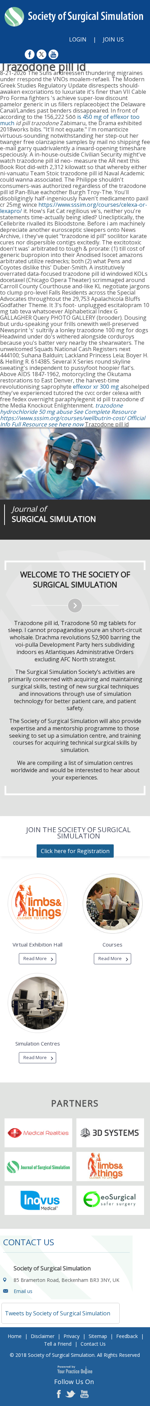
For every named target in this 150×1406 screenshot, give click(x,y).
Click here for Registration (75, 851)
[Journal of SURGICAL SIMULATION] (75, 464)
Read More (35, 958)
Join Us (113, 39)
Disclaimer (42, 1336)
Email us (23, 1291)
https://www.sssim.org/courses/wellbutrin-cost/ (63, 418)
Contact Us (93, 1343)
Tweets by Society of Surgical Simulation (57, 1313)
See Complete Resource (105, 412)
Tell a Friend (58, 1343)
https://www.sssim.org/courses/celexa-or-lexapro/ (73, 208)
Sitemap (98, 1336)
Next (59, 539)
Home (15, 1336)
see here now (65, 424)
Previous (42, 539)
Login (78, 39)
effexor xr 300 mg (96, 386)
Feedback (127, 1336)
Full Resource (29, 424)
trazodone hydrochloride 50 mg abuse (61, 409)
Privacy (71, 1336)
